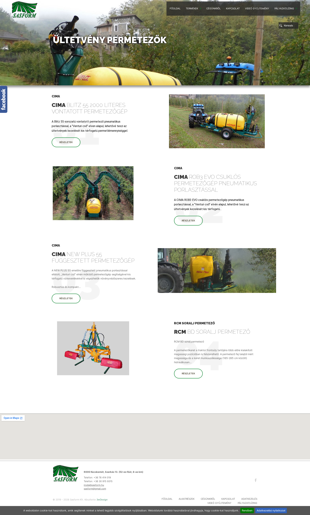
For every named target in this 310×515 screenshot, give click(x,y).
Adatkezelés (249, 499)
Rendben (247, 510)
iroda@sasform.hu (94, 485)
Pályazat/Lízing (284, 8)
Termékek (192, 8)
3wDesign (102, 499)
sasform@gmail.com (95, 488)
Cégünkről (213, 8)
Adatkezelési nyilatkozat (271, 510)
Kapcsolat (233, 8)
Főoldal (175, 8)
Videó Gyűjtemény (257, 8)
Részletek (66, 142)
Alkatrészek (186, 499)
